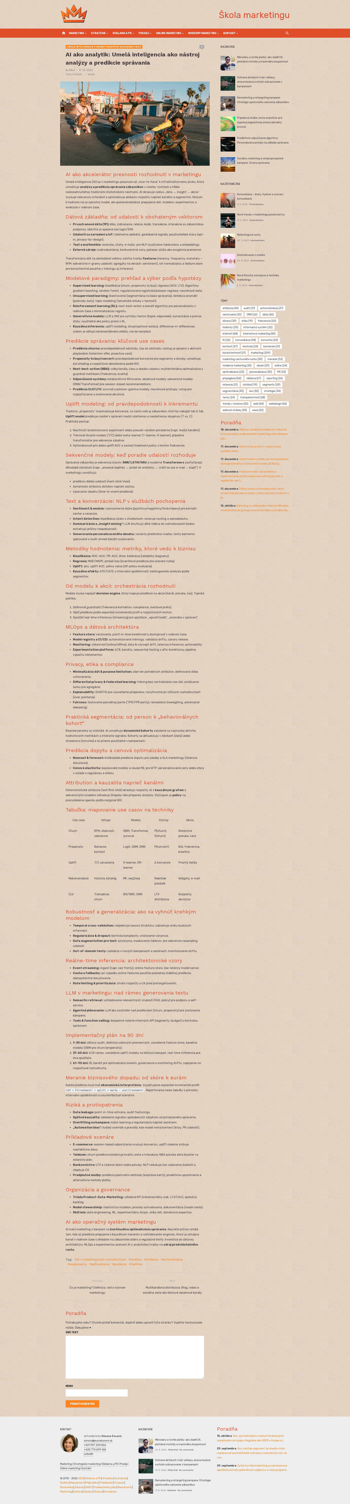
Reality (64, 1482)
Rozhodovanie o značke (251, 255)
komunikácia (246, 340)
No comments (186, 1449)
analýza (136, 1259)
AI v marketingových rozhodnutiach (101, 1259)
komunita (269, 340)
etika (247, 321)
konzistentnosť (234, 352)
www (258, 410)
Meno (69, 1386)
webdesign (278, 403)
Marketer (171, 1490)
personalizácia (260, 371)
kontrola (250, 346)
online (281, 365)
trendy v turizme (235, 403)
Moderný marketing (202, 33)
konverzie (271, 346)
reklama (253, 378)
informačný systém (258, 327)
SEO (80, 1478)
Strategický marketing (86, 1464)
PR (281, 371)
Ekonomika (66, 1487)
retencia (230, 384)
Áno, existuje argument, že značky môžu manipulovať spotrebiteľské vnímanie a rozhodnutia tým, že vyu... (252, 1453)
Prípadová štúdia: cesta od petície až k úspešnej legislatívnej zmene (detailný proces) (259, 122)
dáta (268, 314)
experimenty (78, 1264)
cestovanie (232, 314)
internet (230, 333)
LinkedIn (88, 1454)
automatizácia (173, 1259)
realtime (136, 1264)
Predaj (144, 33)
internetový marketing (259, 333)
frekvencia (267, 321)
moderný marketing (237, 365)
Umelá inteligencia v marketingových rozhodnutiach (104, 47)
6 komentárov (256, 220)
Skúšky (88, 1491)
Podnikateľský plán (105, 1487)
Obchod (98, 1491)
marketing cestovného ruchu (242, 359)
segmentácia (233, 391)
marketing (260, 352)
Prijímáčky (92, 1482)
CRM (252, 314)
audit (249, 308)
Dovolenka (110, 1491)
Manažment (77, 1482)
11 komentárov (256, 204)
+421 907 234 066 (95, 1445)
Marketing (76, 33)
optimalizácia (100, 1264)
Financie (119, 1482)
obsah (263, 365)
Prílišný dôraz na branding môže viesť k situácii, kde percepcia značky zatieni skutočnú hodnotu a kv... (255, 493)
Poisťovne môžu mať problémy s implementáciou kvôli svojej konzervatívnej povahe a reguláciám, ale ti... (252, 476)
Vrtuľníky (107, 1478)
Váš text (72, 1332)
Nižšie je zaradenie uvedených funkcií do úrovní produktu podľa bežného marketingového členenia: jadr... (254, 434)
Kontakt (229, 33)
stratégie (272, 391)
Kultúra (77, 1491)
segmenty (271, 384)
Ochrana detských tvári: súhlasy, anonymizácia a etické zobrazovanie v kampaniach (259, 82)
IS (226, 340)
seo (254, 391)
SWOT (88, 1487)
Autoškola (121, 1478)
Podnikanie (106, 1482)
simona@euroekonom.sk (98, 1440)
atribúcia (152, 1259)
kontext (230, 346)
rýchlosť (250, 384)
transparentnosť (252, 397)
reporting (274, 378)
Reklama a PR (122, 33)
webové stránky (235, 410)
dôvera (229, 321)
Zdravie (79, 1487)
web (258, 403)
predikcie (120, 1264)
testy (229, 397)
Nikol (72, 70)
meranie (275, 359)
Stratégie (98, 33)
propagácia (232, 378)
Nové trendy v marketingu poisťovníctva (261, 214)
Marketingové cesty (249, 234)
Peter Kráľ (173, 1449)
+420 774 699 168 (95, 1449)
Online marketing (168, 33)
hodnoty (230, 327)
